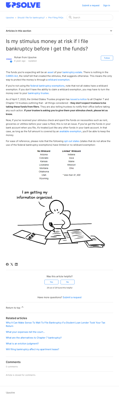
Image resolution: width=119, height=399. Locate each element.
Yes (51, 282)
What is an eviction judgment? (22, 343)
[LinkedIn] (16, 264)
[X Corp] (11, 264)
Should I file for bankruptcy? (31, 17)
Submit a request (90, 5)
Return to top (13, 307)
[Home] (23, 7)
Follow (107, 58)
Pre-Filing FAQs (55, 17)
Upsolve (10, 17)
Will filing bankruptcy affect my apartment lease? (32, 349)
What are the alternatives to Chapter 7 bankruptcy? (34, 337)
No (67, 282)
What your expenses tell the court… (25, 331)
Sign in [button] (106, 5)
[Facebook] (7, 264)
